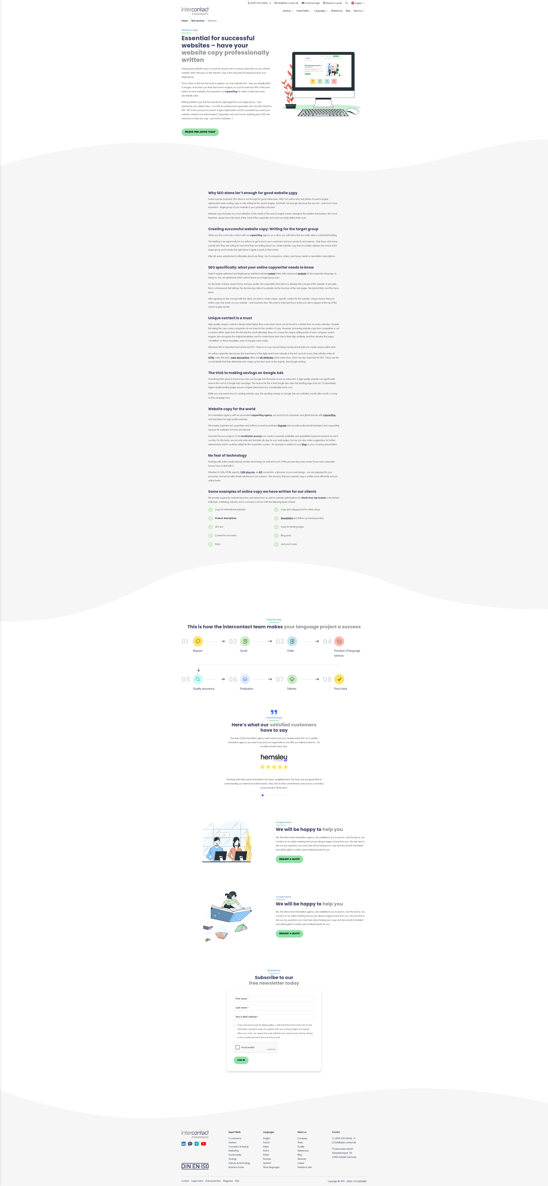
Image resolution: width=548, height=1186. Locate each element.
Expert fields (303, 11)
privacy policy (268, 1025)
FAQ (237, 1181)
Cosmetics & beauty (239, 1147)
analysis (302, 274)
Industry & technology (239, 1163)
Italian (266, 1147)
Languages (320, 11)
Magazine (228, 1181)
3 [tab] (268, 795)
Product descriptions (225, 518)
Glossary (302, 1159)
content (271, 274)
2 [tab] (265, 795)
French (266, 1142)
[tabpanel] (274, 770)
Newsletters (287, 518)
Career (301, 1163)
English (266, 1138)
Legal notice (197, 1181)
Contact (185, 1181)
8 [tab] (282, 795)
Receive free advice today (200, 132)
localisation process (251, 436)
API (260, 472)
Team (300, 1142)
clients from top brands (313, 498)
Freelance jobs (305, 1167)
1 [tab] (263, 795)
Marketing (234, 1151)
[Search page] (346, 3)
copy (293, 193)
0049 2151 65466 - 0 (345, 1138)
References (336, 11)
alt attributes (266, 358)
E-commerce (235, 1138)
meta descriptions (240, 358)
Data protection (213, 1181)
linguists (282, 426)
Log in (241, 1060)
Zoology (233, 1159)
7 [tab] (280, 795)
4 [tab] (271, 795)
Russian (267, 1159)
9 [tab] (285, 795)
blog (304, 444)
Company (302, 1138)
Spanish (267, 1163)
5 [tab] (274, 795)
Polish (266, 1155)
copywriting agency (261, 415)
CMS (242, 472)
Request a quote (289, 859)
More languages (271, 1167)
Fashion (232, 1142)
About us (358, 11)
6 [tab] (277, 795)
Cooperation (283, 822)
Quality (301, 1147)
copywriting (231, 91)
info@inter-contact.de (345, 1142)
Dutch (266, 1151)
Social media (235, 1155)
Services (287, 11)
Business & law (236, 1167)
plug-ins (250, 472)
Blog (348, 11)
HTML (211, 358)
